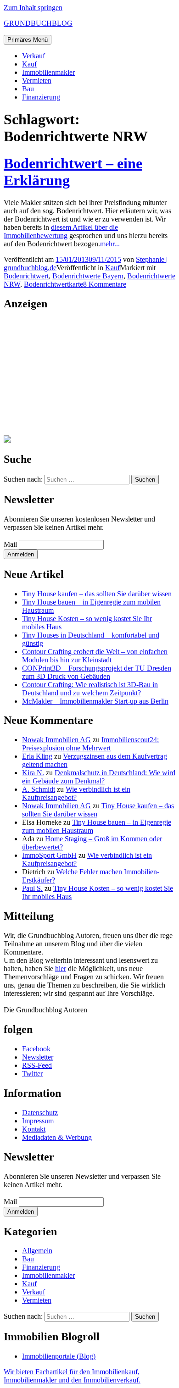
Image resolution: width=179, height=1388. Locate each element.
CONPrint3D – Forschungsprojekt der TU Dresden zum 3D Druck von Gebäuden (96, 672)
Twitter (32, 1073)
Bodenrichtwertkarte (53, 284)
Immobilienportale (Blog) (58, 1356)
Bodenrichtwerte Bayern (87, 276)
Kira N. (33, 773)
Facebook (36, 1049)
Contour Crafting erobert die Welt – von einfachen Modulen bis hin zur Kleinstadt (95, 656)
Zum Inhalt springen (33, 7)
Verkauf (33, 56)
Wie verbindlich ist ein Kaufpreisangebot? (76, 793)
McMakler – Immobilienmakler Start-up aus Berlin (95, 701)
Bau (28, 89)
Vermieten (36, 80)
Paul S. (32, 888)
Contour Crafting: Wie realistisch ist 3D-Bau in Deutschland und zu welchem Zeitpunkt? (90, 689)
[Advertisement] (61, 376)
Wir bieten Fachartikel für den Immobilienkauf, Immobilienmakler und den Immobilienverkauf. (72, 1376)
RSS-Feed (37, 1065)
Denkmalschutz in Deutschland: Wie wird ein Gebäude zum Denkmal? (98, 777)
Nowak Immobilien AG (56, 740)
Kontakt (33, 1129)
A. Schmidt (38, 789)
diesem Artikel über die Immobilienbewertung (61, 231)
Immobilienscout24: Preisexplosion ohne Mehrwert (90, 744)
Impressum (38, 1121)
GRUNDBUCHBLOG (38, 23)
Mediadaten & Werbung (57, 1137)
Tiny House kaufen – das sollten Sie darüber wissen (97, 594)
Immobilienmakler (48, 72)
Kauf (29, 64)
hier (60, 968)
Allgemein (37, 1251)
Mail (10, 544)
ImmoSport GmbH (49, 855)
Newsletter (37, 1057)
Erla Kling (37, 756)
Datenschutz (40, 1112)
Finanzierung (41, 97)
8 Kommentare (104, 284)
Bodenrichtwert (26, 276)
